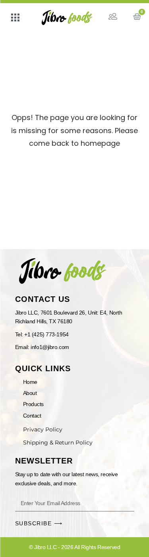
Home (30, 382)
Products (33, 404)
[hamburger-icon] (15, 19)
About (30, 393)
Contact (32, 415)
